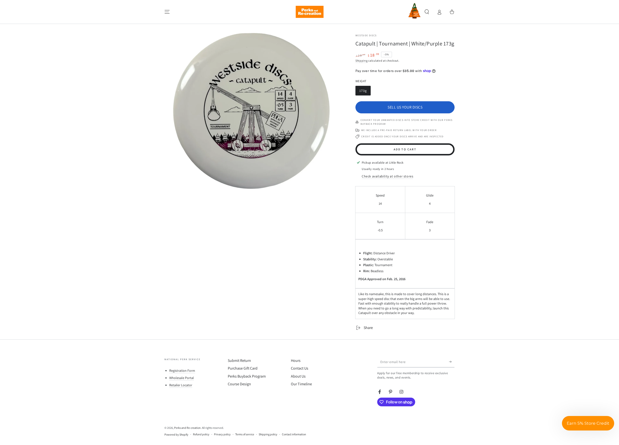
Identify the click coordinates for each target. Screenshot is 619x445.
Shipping (361, 60)
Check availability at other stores (387, 176)
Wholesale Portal (181, 378)
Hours (296, 360)
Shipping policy (268, 434)
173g (365, 91)
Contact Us (299, 368)
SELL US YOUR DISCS (405, 107)
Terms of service (244, 434)
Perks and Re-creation (187, 428)
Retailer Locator (180, 385)
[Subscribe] (452, 362)
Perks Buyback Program (247, 376)
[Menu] (167, 12)
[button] (426, 12)
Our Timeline (301, 384)
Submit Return (239, 360)
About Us (298, 376)
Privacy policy (222, 434)
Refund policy (201, 434)
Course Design (239, 384)
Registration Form (182, 370)
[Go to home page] (310, 12)
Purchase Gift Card (243, 368)
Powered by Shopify (176, 434)
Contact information (294, 434)
